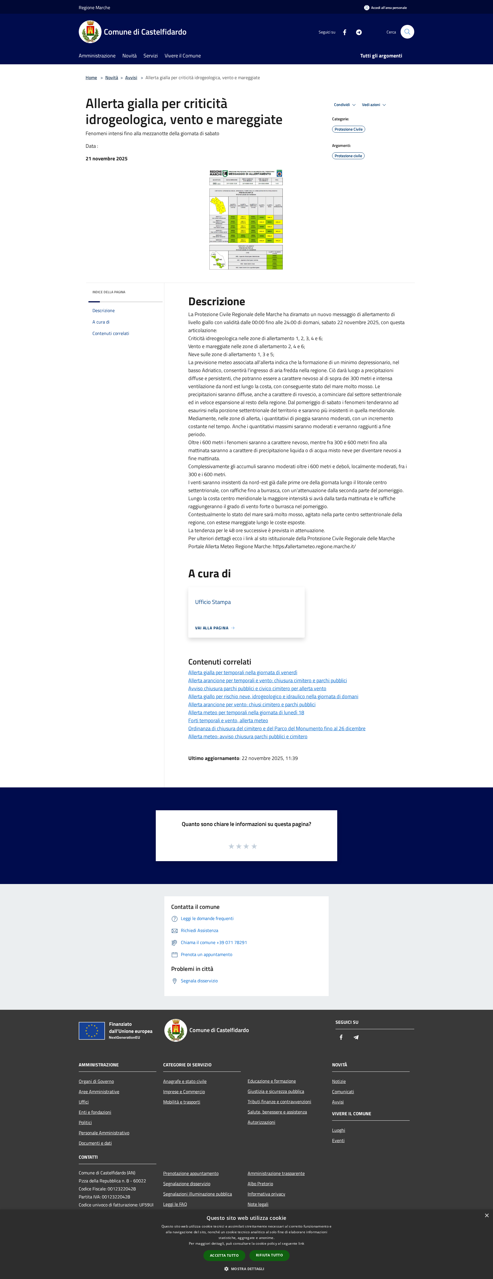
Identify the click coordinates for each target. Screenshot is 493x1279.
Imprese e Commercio (184, 1091)
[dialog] (246, 1244)
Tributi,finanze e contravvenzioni (279, 1101)
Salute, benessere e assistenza (277, 1111)
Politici (85, 1122)
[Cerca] (407, 32)
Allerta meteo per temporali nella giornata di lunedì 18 (246, 712)
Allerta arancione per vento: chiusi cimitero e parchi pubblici (252, 704)
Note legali (258, 1204)
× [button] (486, 1216)
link (301, 1243)
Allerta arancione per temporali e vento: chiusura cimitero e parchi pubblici (267, 680)
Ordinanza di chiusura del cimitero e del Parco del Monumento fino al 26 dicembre (276, 728)
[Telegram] (356, 31)
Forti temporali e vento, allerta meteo (228, 720)
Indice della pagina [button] (108, 292)
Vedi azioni (371, 104)
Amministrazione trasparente (276, 1173)
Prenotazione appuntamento (191, 1173)
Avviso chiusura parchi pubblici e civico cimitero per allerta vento (257, 688)
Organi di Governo (96, 1081)
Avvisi (131, 77)
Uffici (84, 1101)
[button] (246, 1268)
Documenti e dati (95, 1143)
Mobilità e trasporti (181, 1101)
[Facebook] (342, 31)
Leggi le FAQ (175, 1204)
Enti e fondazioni (95, 1112)
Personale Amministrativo (104, 1132)
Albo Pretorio (260, 1183)
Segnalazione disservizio (186, 1183)
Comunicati (343, 1091)
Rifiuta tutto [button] (269, 1255)
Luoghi (338, 1130)
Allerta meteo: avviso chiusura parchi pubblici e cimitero (248, 736)
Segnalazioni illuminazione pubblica (197, 1193)
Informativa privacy (266, 1193)
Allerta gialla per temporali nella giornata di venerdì (242, 672)
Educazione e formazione (272, 1081)
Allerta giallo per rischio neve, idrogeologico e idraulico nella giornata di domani (273, 696)
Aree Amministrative (99, 1091)
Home (91, 77)
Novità (111, 77)
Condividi (342, 104)
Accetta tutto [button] (224, 1255)
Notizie (339, 1081)
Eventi (338, 1140)
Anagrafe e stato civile (185, 1081)
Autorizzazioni (261, 1122)
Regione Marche (94, 7)
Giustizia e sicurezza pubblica (276, 1091)
